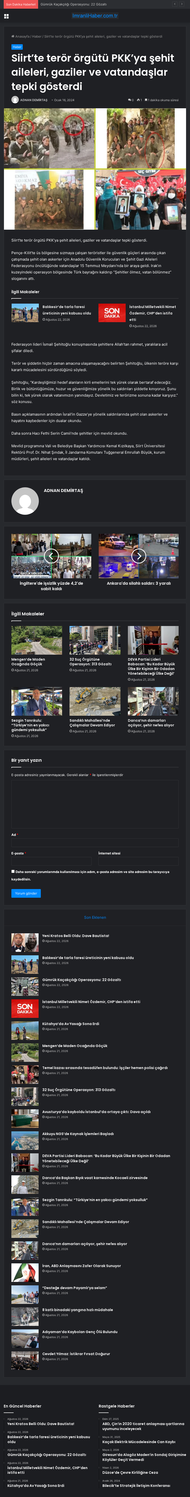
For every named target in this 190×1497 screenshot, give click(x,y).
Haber (37, 36)
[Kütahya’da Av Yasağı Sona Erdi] (25, 1030)
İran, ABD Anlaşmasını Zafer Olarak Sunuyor (81, 1265)
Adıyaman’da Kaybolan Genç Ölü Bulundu (80, 1331)
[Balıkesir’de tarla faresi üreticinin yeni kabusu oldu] (25, 313)
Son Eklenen (95, 917)
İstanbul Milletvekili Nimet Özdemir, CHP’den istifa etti (152, 313)
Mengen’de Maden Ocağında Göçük (28, 662)
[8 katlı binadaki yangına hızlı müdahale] (25, 1316)
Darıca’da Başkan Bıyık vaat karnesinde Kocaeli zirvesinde (95, 1177)
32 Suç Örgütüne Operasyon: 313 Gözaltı (91, 662)
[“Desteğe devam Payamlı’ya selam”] (25, 1294)
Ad (14, 835)
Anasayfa (21, 36)
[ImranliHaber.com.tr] (95, 15)
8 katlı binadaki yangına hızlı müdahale (77, 1309)
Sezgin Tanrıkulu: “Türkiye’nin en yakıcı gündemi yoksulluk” (30, 725)
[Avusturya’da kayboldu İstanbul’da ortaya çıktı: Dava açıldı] (25, 1118)
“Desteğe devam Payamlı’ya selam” (74, 1287)
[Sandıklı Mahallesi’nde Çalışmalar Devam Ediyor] (95, 701)
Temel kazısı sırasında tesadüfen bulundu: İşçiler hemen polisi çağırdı (105, 1067)
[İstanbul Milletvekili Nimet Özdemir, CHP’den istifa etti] (112, 313)
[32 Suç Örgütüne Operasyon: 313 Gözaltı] (95, 640)
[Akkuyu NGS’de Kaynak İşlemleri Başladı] (25, 1140)
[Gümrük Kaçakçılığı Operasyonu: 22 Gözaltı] (25, 986)
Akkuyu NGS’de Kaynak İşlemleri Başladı (78, 1133)
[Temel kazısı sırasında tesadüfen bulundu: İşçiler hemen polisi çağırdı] (25, 1074)
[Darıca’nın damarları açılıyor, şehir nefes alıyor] (153, 701)
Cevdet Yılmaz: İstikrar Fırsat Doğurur (76, 1353)
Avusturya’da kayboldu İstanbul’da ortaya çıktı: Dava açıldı (96, 1111)
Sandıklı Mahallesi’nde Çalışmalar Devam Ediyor (92, 723)
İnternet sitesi (109, 853)
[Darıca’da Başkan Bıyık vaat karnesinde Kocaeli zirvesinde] (25, 1184)
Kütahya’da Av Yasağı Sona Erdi (70, 1023)
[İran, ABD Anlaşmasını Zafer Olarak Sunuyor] (25, 1272)
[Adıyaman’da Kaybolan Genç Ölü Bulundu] (25, 1338)
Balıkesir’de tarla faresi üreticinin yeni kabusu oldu (88, 957)
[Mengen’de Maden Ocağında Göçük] (36, 640)
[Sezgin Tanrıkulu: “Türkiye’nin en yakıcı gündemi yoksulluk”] (36, 701)
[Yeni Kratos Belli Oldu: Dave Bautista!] (25, 942)
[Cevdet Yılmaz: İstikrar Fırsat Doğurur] (25, 1360)
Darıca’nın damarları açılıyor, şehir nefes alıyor (151, 723)
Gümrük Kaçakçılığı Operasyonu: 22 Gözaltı (74, 4)
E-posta (18, 853)
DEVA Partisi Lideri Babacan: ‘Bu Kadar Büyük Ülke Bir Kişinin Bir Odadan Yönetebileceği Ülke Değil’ (151, 666)
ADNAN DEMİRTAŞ (34, 100)
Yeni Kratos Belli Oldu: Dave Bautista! (75, 935)
